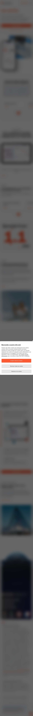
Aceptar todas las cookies (16, 360)
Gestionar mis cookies (16, 371)
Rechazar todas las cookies (16, 366)
